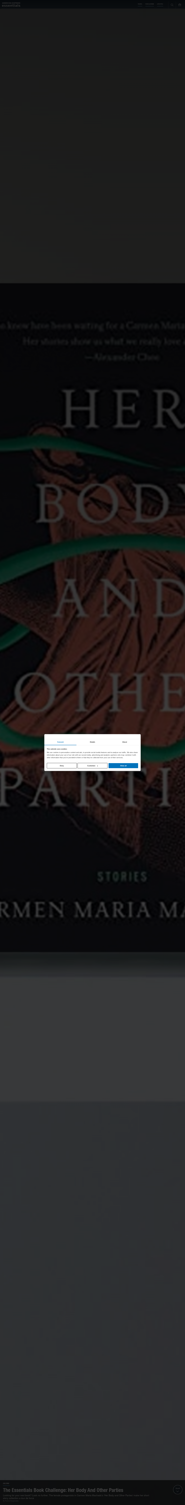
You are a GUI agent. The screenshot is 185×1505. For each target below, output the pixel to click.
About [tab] (124, 742)
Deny (62, 766)
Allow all (123, 766)
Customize (91, 766)
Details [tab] (92, 742)
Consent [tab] (60, 742)
